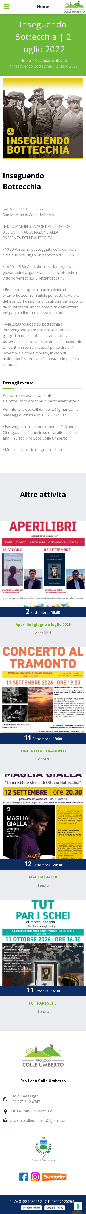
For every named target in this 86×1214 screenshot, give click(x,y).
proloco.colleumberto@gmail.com (38, 1120)
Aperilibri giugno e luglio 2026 (43, 624)
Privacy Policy (31, 1207)
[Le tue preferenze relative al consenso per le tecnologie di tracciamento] (78, 1206)
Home (43, 6)
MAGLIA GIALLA (43, 877)
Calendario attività (51, 60)
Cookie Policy (54, 1207)
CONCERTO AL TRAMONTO (43, 750)
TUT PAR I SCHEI (43, 1003)
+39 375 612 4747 (25, 1101)
